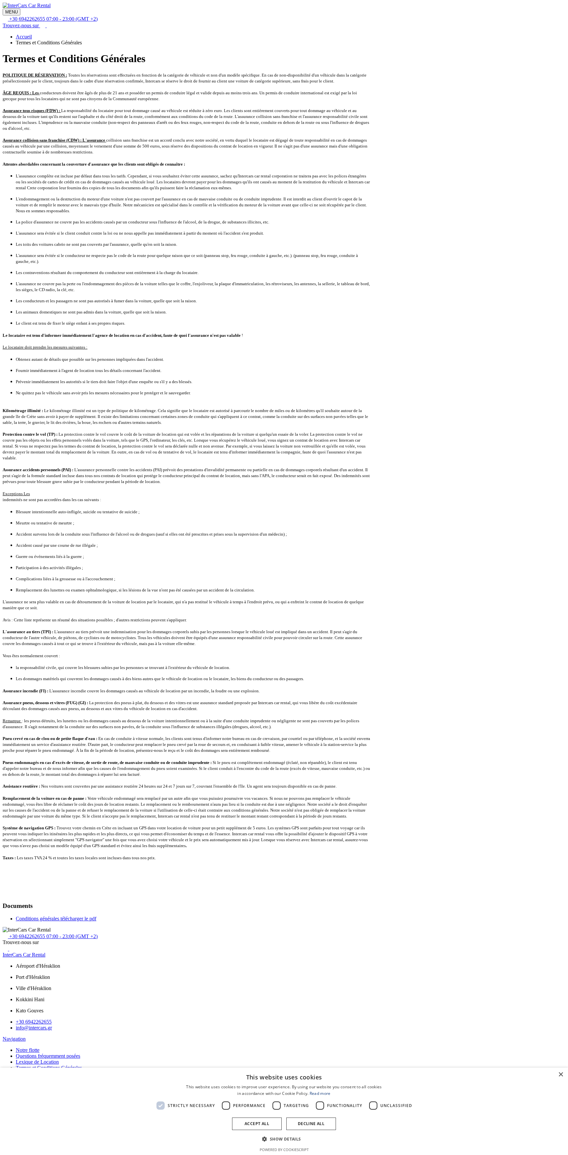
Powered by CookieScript (284, 1149)
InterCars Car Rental (24, 955)
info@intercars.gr (34, 1027)
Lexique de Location (37, 1062)
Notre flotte (27, 1050)
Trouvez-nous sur (21, 25)
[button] (284, 1139)
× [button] (560, 1074)
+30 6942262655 (34, 1022)
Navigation (14, 1039)
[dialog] (284, 1111)
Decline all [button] (311, 1123)
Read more (320, 1093)
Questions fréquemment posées (48, 1056)
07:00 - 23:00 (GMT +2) (53, 19)
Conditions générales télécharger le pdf (56, 918)
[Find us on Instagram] (49, 25)
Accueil (24, 36)
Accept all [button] (257, 1123)
